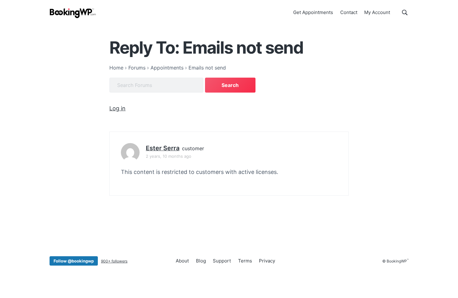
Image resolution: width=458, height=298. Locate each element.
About (182, 261)
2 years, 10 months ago (168, 156)
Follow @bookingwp (74, 260)
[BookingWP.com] (73, 13)
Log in (117, 108)
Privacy (267, 261)
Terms (245, 261)
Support (222, 261)
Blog (201, 261)
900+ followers (114, 261)
